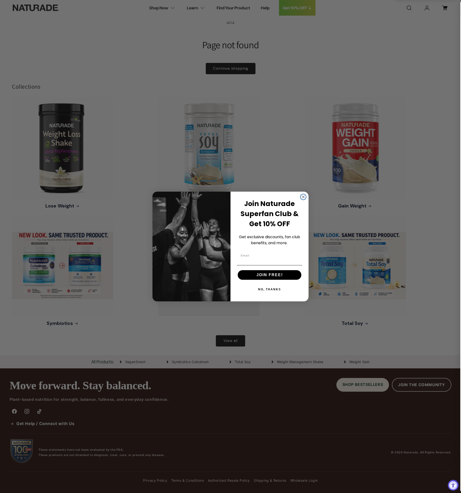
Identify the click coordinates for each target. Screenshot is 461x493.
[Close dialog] (303, 197)
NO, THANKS (269, 289)
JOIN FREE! (269, 275)
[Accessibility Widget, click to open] (453, 485)
